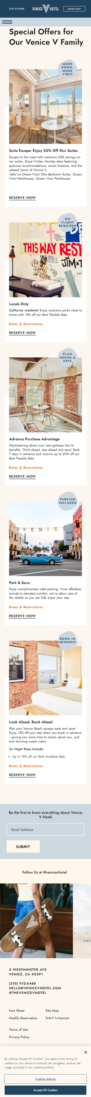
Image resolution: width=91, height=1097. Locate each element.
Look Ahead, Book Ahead (30, 722)
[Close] (86, 1052)
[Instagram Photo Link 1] (36, 920)
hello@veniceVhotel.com (35, 988)
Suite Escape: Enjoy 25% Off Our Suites (43, 150)
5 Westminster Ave (28, 969)
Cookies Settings (45, 1079)
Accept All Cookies (45, 1090)
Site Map (52, 1010)
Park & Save (19, 582)
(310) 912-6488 (22, 983)
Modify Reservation (23, 1018)
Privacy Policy (19, 1037)
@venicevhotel (55, 872)
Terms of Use (18, 1029)
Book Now (74, 9)
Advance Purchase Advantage (34, 439)
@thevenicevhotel (28, 992)
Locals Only (18, 304)
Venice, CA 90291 (26, 974)
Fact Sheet (16, 1010)
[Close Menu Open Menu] (7, 22)
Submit (23, 847)
